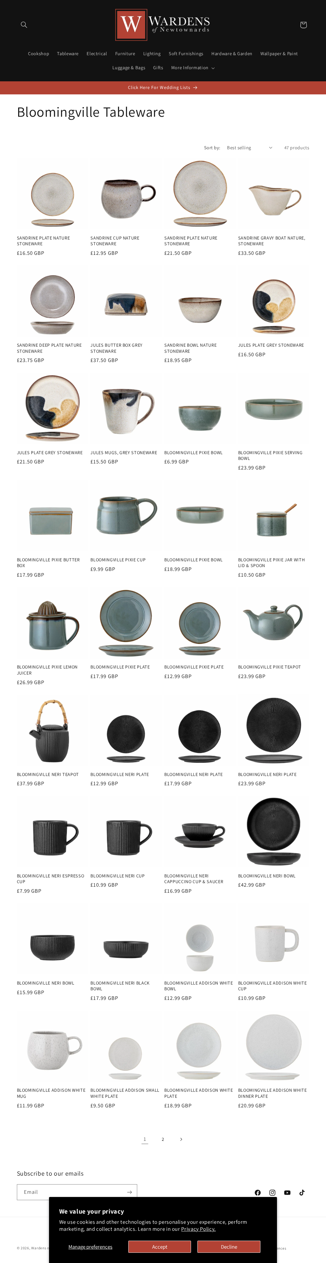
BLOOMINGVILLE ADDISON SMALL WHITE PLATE (124, 1093)
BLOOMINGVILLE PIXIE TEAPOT (269, 667)
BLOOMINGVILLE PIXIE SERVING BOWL (270, 455)
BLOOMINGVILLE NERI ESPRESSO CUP (50, 878)
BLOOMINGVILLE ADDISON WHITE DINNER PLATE (272, 1093)
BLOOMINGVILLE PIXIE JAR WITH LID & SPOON (271, 562)
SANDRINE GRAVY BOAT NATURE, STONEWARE (271, 241)
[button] (24, 25)
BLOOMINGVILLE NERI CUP (117, 876)
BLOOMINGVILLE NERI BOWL (267, 876)
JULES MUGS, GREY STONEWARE (123, 452)
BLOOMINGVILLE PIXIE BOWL (193, 452)
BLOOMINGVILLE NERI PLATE (119, 774)
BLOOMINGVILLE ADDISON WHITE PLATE (198, 1093)
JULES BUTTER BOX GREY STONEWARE (116, 348)
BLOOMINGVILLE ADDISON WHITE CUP (272, 986)
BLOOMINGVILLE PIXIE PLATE (120, 667)
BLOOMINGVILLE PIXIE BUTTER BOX (48, 562)
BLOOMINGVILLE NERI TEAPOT (48, 774)
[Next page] (181, 1139)
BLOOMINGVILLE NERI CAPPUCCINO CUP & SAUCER (193, 878)
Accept (159, 1246)
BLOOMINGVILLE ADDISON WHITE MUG (51, 1093)
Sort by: (212, 147)
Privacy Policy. (198, 1228)
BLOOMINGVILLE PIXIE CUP (117, 560)
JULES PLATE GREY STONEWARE (271, 345)
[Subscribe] (129, 1192)
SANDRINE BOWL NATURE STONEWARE (190, 348)
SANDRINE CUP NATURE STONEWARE (114, 241)
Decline (229, 1246)
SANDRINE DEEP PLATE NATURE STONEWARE (49, 348)
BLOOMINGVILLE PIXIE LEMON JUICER (47, 670)
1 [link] (145, 1138)
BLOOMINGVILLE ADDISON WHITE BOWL (198, 986)
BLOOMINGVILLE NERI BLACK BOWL (120, 986)
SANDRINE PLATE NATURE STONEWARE (43, 241)
